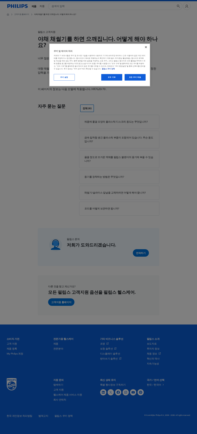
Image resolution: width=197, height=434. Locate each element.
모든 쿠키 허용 (135, 77)
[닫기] (145, 47)
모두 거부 (112, 77)
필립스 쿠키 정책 (108, 68)
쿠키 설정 (64, 77)
